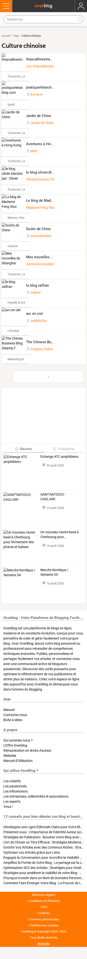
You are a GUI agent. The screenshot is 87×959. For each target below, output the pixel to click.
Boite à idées (12, 720)
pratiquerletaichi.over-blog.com (51, 87)
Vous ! (8, 807)
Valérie (35, 292)
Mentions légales (43, 895)
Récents (26, 449)
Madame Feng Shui (40, 207)
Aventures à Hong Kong (45, 144)
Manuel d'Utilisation (18, 761)
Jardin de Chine (38, 116)
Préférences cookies (44, 925)
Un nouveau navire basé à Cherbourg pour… (59, 534)
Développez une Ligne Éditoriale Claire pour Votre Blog (43, 827)
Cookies (44, 913)
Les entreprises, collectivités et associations (35, 796)
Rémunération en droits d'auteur (27, 750)
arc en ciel (34, 313)
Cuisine (12, 246)
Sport (11, 104)
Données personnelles (44, 919)
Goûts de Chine (38, 229)
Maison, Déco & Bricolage (25, 217)
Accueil (6, 35)
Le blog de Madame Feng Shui (50, 200)
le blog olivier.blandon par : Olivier (53, 172)
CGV (44, 907)
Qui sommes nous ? (18, 740)
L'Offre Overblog (15, 745)
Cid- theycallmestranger (44, 66)
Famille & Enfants (19, 302)
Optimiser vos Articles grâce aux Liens (31, 852)
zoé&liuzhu (38, 321)
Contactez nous (15, 715)
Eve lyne (36, 94)
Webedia (9, 756)
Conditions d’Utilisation (44, 901)
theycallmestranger (41, 59)
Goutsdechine (40, 236)
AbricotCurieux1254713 (44, 179)
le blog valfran (37, 285)
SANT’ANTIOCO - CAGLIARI (52, 496)
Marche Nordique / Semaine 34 (54, 572)
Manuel (8, 710)
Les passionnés (15, 786)
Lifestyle (13, 331)
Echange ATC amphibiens (59, 457)
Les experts (12, 801)
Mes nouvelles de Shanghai (48, 257)
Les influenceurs (15, 791)
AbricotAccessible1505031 (46, 264)
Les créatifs (12, 781)
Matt (34, 151)
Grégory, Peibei (41, 349)
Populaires (66, 449)
